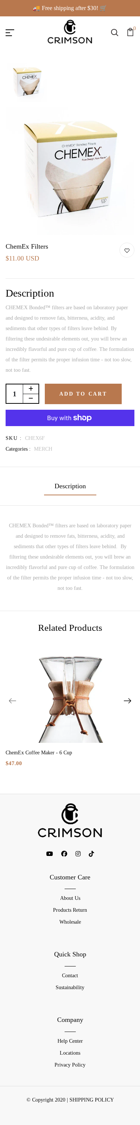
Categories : (18, 449)
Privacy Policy (70, 1065)
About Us (70, 898)
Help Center (70, 1041)
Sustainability (70, 987)
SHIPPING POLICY (91, 1100)
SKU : (14, 438)
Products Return (70, 910)
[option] (27, 83)
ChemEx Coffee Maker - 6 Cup (39, 752)
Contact (70, 975)
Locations (70, 1053)
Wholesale (70, 922)
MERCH (43, 449)
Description (70, 486)
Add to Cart (83, 394)
